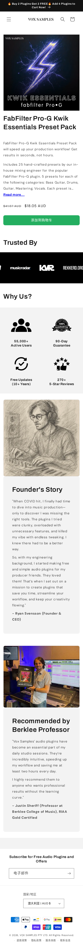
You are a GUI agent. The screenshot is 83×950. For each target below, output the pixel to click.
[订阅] (69, 873)
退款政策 (22, 940)
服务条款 (51, 940)
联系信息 (65, 940)
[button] (9, 19)
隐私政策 (36, 940)
